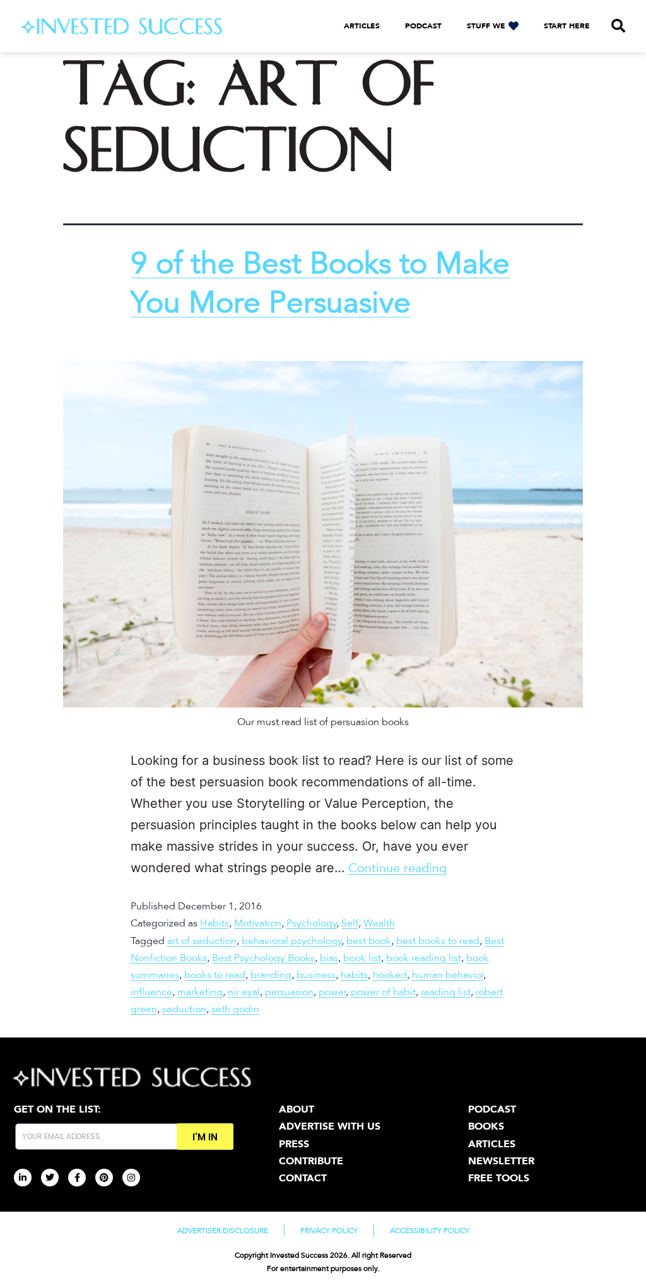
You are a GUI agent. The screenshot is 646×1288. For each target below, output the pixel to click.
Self (349, 923)
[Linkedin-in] (23, 1177)
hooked (390, 975)
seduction (184, 1009)
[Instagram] (131, 1177)
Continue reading (397, 868)
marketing (200, 992)
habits (354, 975)
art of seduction (202, 941)
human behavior (448, 975)
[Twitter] (50, 1177)
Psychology (311, 923)
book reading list (423, 958)
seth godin (235, 1009)
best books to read (437, 941)
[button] (618, 25)
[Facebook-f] (77, 1177)
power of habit (383, 992)
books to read (214, 975)
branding (270, 975)
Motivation (257, 923)
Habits (214, 923)
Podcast (423, 25)
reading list (446, 992)
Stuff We (486, 25)
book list (362, 958)
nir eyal (244, 992)
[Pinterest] (104, 1177)
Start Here (567, 25)
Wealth (379, 923)
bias (329, 958)
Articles (362, 25)
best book (368, 941)
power (332, 992)
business (316, 975)
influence (151, 992)
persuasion (289, 992)
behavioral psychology (292, 941)
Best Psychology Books (263, 958)
